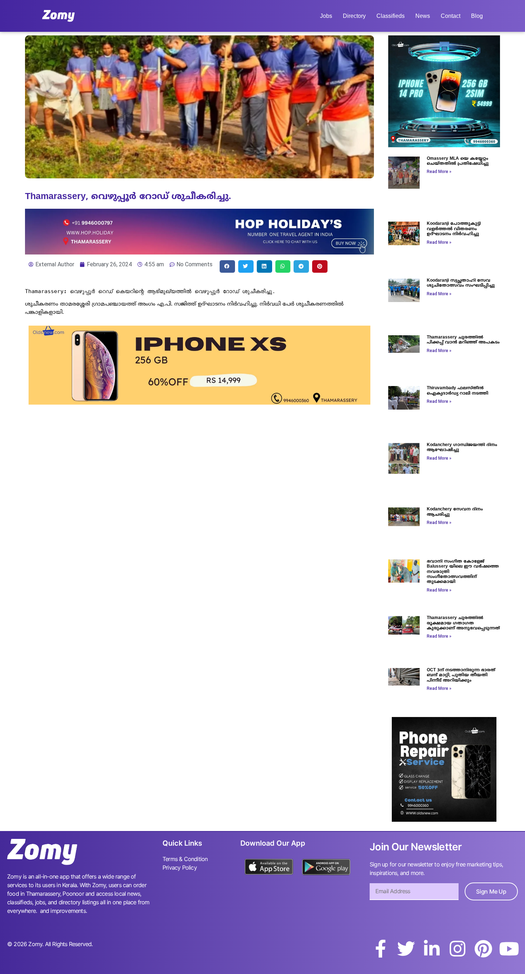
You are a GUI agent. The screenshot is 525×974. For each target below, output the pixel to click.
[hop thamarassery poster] (199, 252)
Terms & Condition (185, 858)
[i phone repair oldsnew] (444, 819)
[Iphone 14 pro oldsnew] (444, 145)
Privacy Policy (179, 867)
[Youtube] (509, 949)
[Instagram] (457, 949)
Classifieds (390, 16)
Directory (354, 16)
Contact (450, 16)
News (422, 16)
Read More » (439, 171)
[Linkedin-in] (432, 949)
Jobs (326, 16)
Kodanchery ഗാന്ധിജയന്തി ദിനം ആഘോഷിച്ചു (462, 447)
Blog (477, 16)
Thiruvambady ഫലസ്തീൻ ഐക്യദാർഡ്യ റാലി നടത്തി (457, 391)
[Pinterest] (483, 949)
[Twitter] (406, 949)
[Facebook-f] (380, 949)
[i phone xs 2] (199, 402)
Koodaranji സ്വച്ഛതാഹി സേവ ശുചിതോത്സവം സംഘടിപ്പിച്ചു (461, 283)
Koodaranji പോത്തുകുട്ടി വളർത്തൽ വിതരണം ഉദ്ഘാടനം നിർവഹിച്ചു (454, 229)
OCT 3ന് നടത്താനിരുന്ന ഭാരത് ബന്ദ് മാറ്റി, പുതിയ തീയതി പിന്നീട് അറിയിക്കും (461, 675)
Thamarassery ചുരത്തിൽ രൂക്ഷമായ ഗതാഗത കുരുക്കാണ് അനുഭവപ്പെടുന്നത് (463, 623)
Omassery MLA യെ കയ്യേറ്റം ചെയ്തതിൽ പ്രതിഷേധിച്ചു (458, 161)
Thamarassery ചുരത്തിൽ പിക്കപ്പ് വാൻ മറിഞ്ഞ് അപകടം (463, 340)
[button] (227, 266)
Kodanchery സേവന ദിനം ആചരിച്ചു (455, 512)
